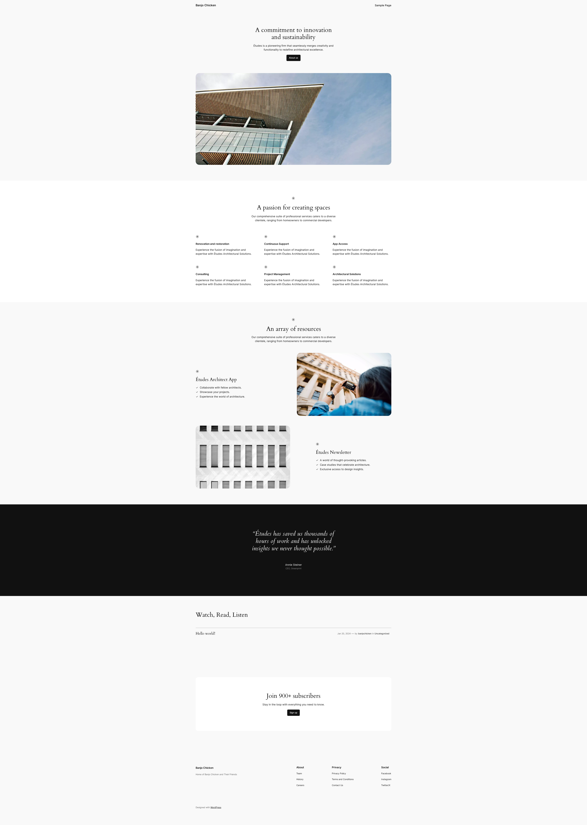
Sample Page (383, 5)
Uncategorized (382, 633)
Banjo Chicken (206, 5)
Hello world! (205, 634)
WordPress (215, 807)
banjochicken (364, 633)
